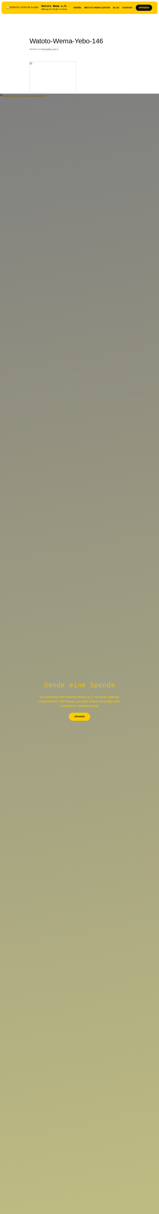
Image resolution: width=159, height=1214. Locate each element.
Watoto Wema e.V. (54, 6)
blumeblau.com (49, 49)
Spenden (144, 7)
